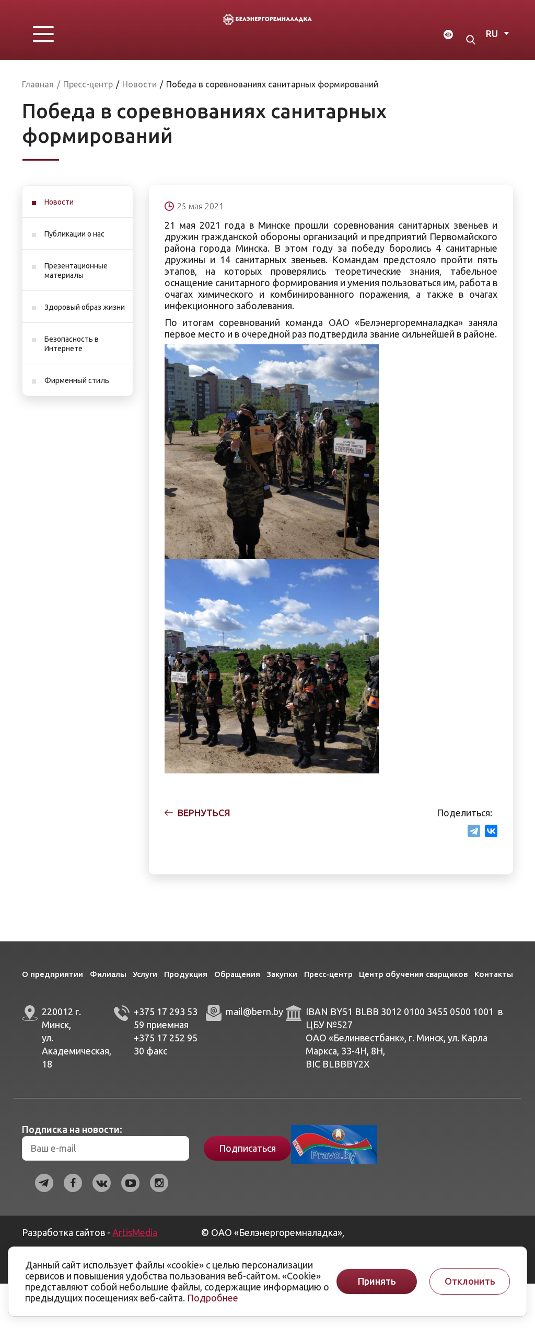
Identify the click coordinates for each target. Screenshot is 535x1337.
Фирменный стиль (76, 380)
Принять (377, 1281)
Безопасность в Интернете (71, 344)
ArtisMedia (134, 1232)
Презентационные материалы (76, 270)
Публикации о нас (74, 234)
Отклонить (470, 1281)
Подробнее (212, 1298)
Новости (59, 202)
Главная (38, 84)
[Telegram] (474, 831)
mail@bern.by (254, 1011)
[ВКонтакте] (491, 831)
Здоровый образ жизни (84, 307)
